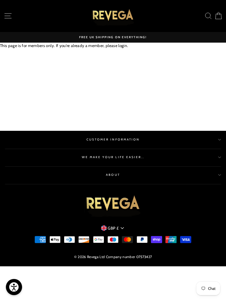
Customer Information (113, 139)
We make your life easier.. (113, 157)
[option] (113, 37)
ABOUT (113, 175)
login (122, 45)
